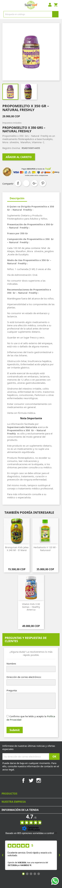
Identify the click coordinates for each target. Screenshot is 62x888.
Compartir (18, 183)
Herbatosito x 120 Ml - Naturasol (45, 549)
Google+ (34, 183)
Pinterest (43, 183)
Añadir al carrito (19, 157)
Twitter (31, 780)
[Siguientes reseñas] (59, 855)
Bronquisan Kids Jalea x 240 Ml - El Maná (16, 549)
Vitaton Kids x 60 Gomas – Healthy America (31, 606)
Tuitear (26, 183)
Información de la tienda (20, 810)
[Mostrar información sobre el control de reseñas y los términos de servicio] (56, 833)
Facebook (23, 780)
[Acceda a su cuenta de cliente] (50, 5)
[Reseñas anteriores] (2, 855)
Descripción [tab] (17, 198)
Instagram (38, 780)
